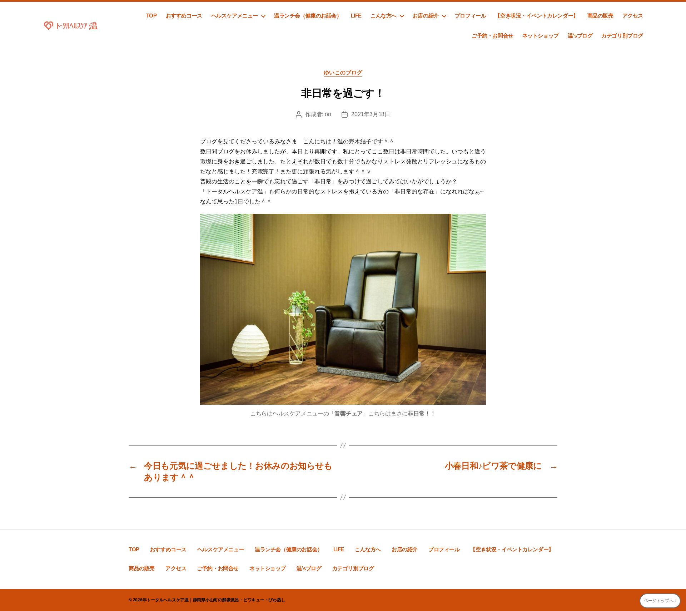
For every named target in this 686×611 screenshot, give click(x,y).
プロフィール (470, 16)
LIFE (356, 16)
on (328, 114)
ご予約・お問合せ (492, 36)
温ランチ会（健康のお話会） (308, 16)
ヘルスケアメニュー (234, 16)
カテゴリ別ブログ (622, 36)
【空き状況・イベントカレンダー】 (536, 16)
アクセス (632, 16)
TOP (151, 16)
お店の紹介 (426, 16)
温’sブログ (580, 36)
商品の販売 (600, 16)
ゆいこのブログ (343, 72)
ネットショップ (540, 36)
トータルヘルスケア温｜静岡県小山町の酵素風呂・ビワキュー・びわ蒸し (215, 599)
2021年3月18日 (370, 114)
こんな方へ (384, 16)
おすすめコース (184, 16)
